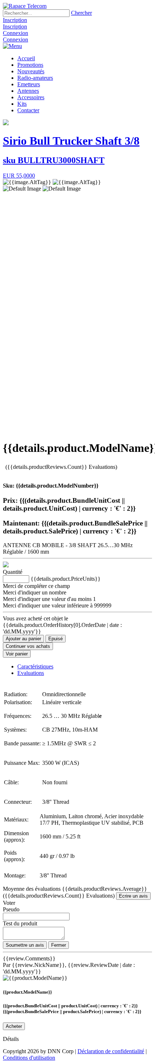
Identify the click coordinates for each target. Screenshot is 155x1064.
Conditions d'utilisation (29, 1058)
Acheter (14, 1026)
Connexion (15, 33)
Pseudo (11, 909)
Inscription (15, 20)
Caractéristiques (35, 666)
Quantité (12, 572)
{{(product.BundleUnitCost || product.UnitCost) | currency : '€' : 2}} (70, 1005)
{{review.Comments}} (29, 958)
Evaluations (30, 673)
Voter (9, 903)
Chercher (81, 13)
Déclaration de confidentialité (111, 1051)
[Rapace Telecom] (24, 6)
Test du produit (20, 923)
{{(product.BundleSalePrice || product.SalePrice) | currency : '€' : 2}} (72, 1011)
